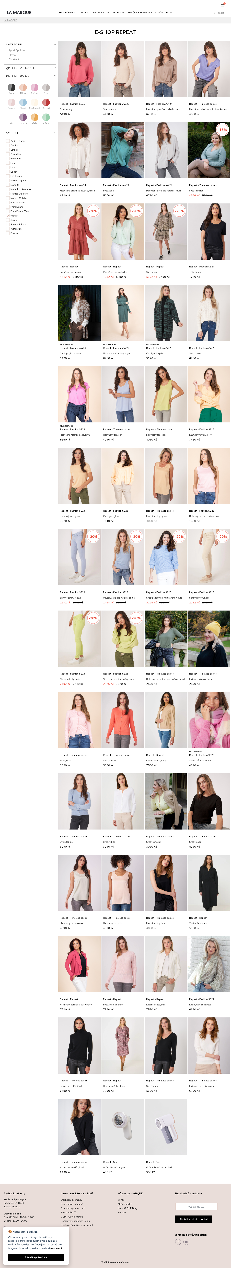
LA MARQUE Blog (127, 1208)
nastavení (56, 1248)
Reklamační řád (69, 1212)
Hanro (13, 167)
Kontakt (122, 1212)
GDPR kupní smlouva (72, 1216)
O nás (159, 12)
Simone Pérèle (18, 224)
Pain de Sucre (17, 202)
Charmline (15, 154)
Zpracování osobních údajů (75, 1221)
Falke (13, 163)
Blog (169, 12)
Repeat (14, 215)
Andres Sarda (17, 141)
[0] (222, 6)
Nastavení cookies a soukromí (77, 1225)
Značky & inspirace (140, 12)
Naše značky (125, 1204)
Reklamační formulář (72, 1204)
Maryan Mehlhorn (19, 198)
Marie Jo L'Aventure (20, 189)
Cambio (14, 145)
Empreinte (15, 158)
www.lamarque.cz (120, 1262)
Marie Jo (14, 185)
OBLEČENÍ (98, 12)
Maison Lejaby (18, 180)
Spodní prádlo (17, 50)
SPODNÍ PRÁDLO (68, 12)
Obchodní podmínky (71, 1199)
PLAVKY (85, 12)
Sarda (13, 220)
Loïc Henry (16, 176)
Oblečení (14, 59)
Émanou (14, 233)
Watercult (15, 228)
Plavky (12, 55)
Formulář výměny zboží (73, 1208)
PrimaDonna (17, 207)
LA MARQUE (10, 20)
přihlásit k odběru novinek (194, 1219)
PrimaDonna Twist (20, 211)
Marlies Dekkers (19, 193)
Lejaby (13, 171)
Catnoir (14, 149)
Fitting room (116, 12)
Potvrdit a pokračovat (36, 1257)
